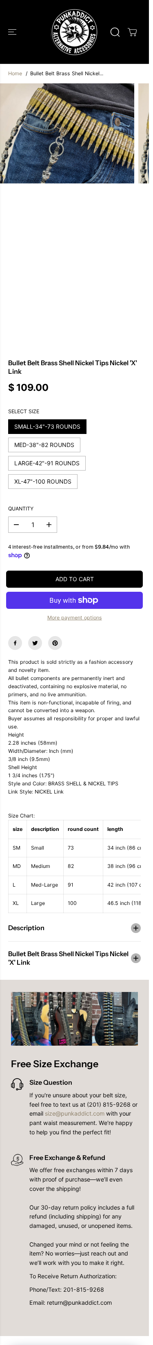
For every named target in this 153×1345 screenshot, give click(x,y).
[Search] (115, 32)
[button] (13, 32)
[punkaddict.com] (74, 32)
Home (15, 73)
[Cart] (132, 32)
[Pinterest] (55, 643)
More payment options (74, 618)
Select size (23, 411)
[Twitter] (35, 643)
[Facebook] (15, 643)
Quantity (20, 509)
